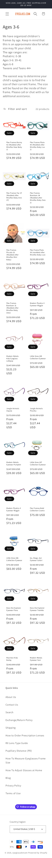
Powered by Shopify (37, 852)
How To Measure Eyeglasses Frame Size (26, 760)
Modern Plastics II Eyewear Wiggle (37, 304)
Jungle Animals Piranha (36, 409)
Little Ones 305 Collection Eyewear (38, 357)
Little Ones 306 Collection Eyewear (14, 559)
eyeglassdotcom (20, 852)
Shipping (11, 727)
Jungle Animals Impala (12, 409)
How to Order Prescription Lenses (25, 735)
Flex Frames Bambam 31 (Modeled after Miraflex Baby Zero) (12, 308)
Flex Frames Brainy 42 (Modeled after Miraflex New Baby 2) (14, 146)
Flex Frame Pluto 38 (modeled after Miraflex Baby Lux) (37, 252)
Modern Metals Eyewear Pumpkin (13, 463)
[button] (7, 14)
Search (9, 712)
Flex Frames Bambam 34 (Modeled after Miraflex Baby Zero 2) (38, 198)
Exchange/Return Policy (19, 720)
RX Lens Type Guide (17, 743)
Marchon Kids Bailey (12, 659)
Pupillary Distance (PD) (19, 750)
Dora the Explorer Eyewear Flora (13, 609)
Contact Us (12, 704)
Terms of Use (13, 793)
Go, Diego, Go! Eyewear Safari (36, 559)
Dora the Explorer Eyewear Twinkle (37, 609)
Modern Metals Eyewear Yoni (36, 659)
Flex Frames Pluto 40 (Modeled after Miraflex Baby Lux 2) (37, 146)
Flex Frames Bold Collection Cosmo (37, 509)
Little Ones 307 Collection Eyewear (38, 463)
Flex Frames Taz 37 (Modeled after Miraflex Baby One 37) (14, 196)
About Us (11, 697)
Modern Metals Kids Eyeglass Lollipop (12, 358)
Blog (8, 777)
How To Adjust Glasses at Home (24, 770)
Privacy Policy (13, 785)
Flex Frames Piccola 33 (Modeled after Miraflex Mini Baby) (12, 255)
